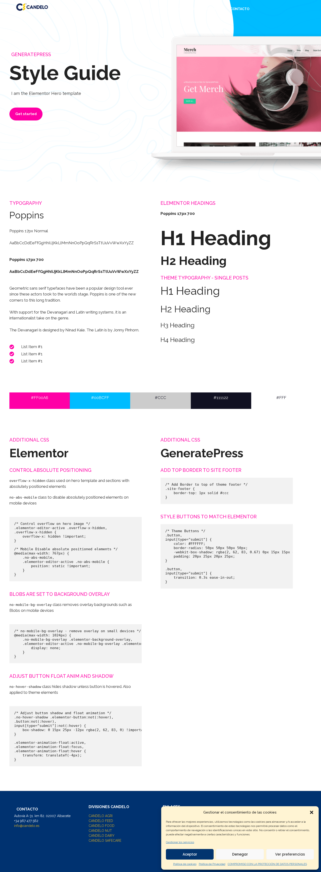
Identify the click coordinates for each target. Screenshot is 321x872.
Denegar (240, 854)
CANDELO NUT (100, 831)
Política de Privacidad (212, 864)
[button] (311, 812)
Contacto (239, 9)
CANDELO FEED (101, 821)
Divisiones (165, 9)
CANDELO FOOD (101, 826)
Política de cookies (184, 864)
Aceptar (190, 854)
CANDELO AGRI (101, 816)
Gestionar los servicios (180, 842)
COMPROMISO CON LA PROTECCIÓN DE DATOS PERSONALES (267, 864)
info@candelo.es (26, 826)
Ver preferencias (290, 854)
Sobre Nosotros (205, 9)
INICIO (141, 9)
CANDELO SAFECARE (105, 840)
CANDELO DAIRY (101, 835)
